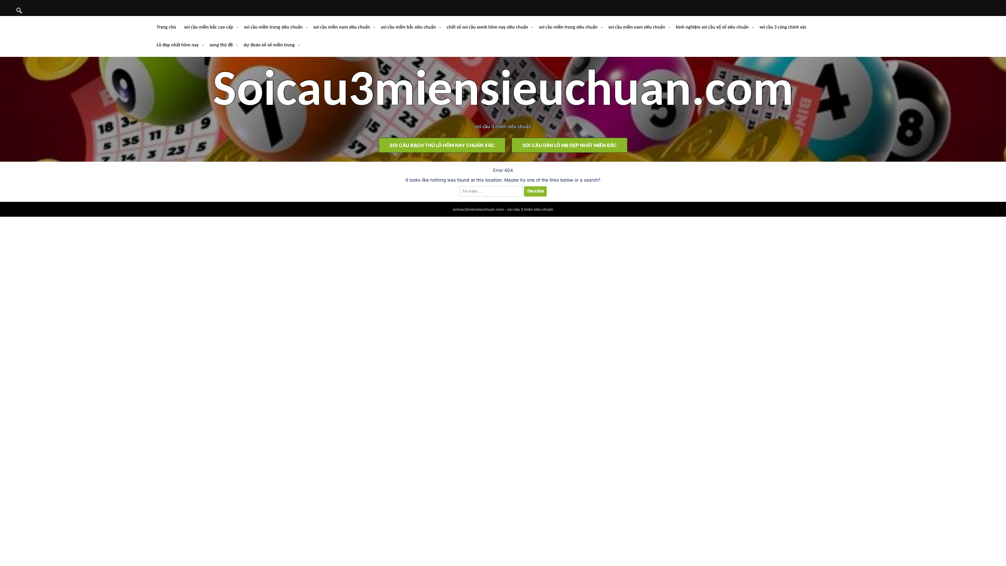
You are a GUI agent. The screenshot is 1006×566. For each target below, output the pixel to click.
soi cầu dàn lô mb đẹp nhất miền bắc (569, 145)
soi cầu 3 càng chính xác (783, 27)
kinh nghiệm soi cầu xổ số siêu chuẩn (712, 27)
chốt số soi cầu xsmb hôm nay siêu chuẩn (487, 27)
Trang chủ (166, 27)
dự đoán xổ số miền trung (269, 45)
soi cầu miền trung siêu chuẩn (273, 27)
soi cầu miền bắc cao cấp (208, 27)
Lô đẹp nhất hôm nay (178, 45)
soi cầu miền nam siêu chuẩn (341, 27)
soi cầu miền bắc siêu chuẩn (408, 27)
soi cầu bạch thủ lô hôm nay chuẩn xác (442, 145)
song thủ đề (221, 45)
